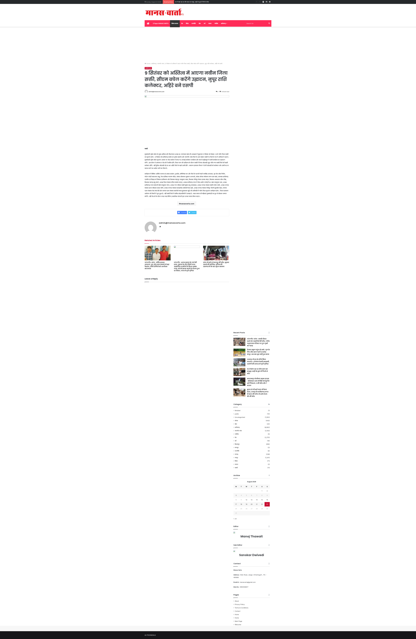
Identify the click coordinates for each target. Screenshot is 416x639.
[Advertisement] (208, 44)
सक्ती (236, 468)
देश (182, 23)
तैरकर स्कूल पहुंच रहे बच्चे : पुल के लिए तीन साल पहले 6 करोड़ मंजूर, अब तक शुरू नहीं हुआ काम (258, 352)
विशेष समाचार (174, 23)
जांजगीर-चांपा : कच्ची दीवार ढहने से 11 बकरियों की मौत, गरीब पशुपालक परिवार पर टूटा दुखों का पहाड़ (258, 342)
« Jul (235, 519)
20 (251, 504)
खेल (200, 23)
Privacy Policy (240, 604)
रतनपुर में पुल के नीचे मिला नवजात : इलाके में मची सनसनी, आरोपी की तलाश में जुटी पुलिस (258, 361)
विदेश (187, 23)
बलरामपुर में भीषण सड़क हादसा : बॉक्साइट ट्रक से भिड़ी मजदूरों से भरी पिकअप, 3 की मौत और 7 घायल (201, 2)
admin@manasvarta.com (156, 91)
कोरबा (236, 420)
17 (236, 504)
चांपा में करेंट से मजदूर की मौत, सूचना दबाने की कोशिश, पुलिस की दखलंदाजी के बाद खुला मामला (216, 264)
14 (257, 500)
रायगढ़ (236, 454)
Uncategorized (240, 417)
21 (257, 504)
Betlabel (237, 410)
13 (251, 500)
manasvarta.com (187, 204)
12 (246, 500)
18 (241, 504)
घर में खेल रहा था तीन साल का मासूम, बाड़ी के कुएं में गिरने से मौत (257, 371)
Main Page (238, 621)
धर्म (204, 23)
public (237, 414)
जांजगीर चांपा (160, 63)
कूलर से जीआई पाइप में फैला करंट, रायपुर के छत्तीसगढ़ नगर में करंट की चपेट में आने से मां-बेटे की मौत (257, 392)
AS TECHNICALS (150, 635)
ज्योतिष (216, 23)
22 (262, 504)
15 (262, 500)
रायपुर (236, 457)
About (237, 601)
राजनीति (194, 23)
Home (148, 63)
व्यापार (209, 23)
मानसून (237, 447)
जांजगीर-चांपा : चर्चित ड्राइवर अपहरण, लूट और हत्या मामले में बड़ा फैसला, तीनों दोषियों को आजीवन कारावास (157, 265)
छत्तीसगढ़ (223, 23)
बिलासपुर (237, 444)
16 (267, 500)
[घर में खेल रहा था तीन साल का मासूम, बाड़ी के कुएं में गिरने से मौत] (239, 372)
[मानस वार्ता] (165, 12)
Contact (237, 611)
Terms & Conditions (241, 608)
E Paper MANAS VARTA (160, 23)
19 (246, 504)
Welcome (238, 624)
